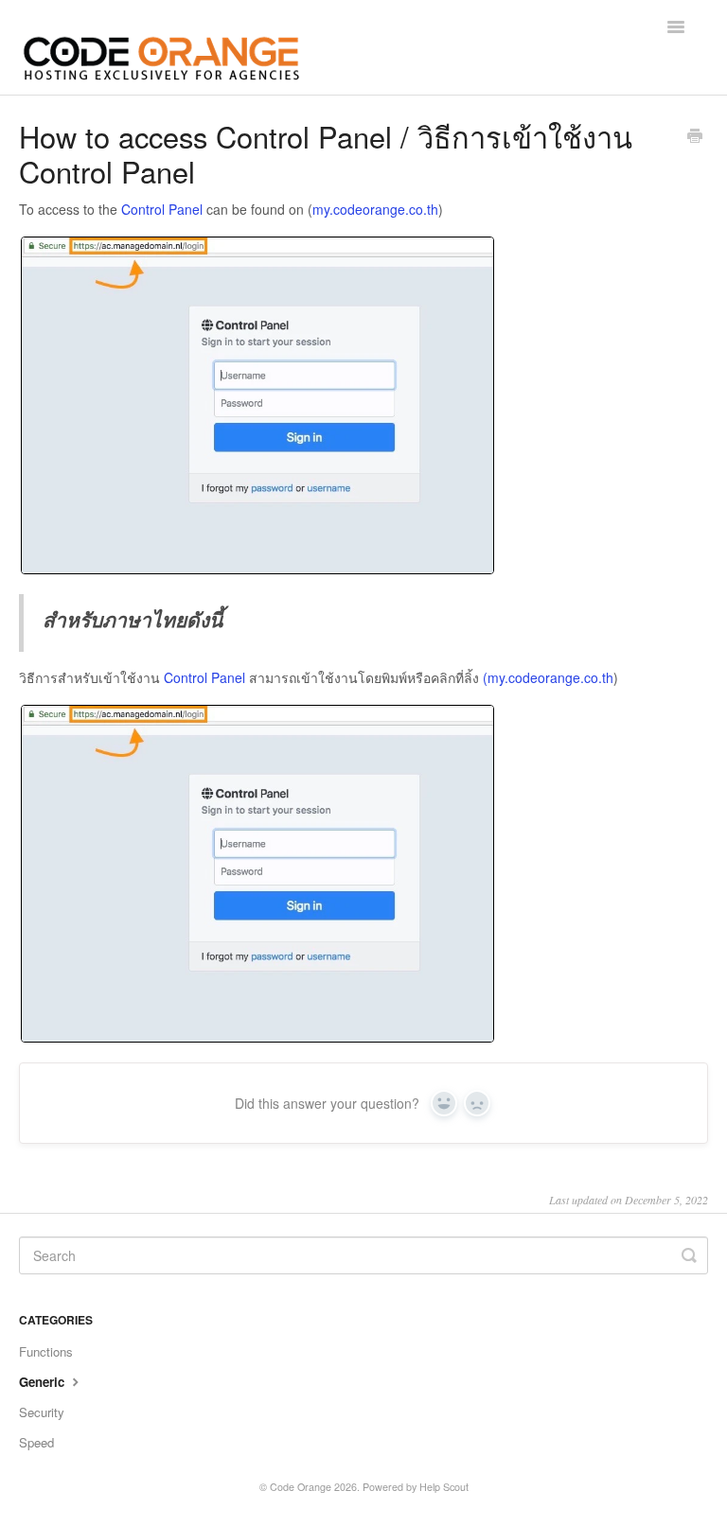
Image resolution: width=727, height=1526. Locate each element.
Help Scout (444, 1487)
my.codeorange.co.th (375, 209)
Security (41, 1412)
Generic (43, 1382)
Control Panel (162, 209)
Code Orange (300, 1487)
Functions (46, 1351)
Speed (36, 1442)
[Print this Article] (694, 137)
